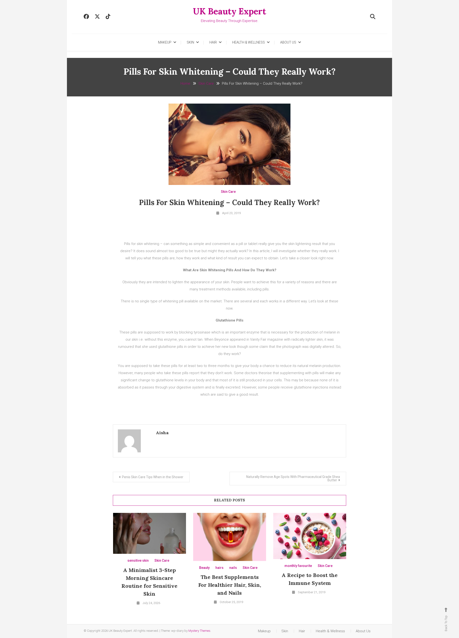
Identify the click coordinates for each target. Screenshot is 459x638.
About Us (288, 42)
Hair (213, 42)
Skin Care (228, 192)
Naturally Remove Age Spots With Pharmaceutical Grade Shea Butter (293, 478)
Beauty (204, 568)
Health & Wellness (248, 42)
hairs (219, 568)
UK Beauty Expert (229, 11)
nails (233, 568)
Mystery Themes (199, 630)
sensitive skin (138, 560)
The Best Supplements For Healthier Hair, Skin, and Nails (229, 585)
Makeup (164, 42)
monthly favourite (298, 566)
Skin (190, 42)
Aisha (162, 432)
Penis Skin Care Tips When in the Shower (152, 477)
